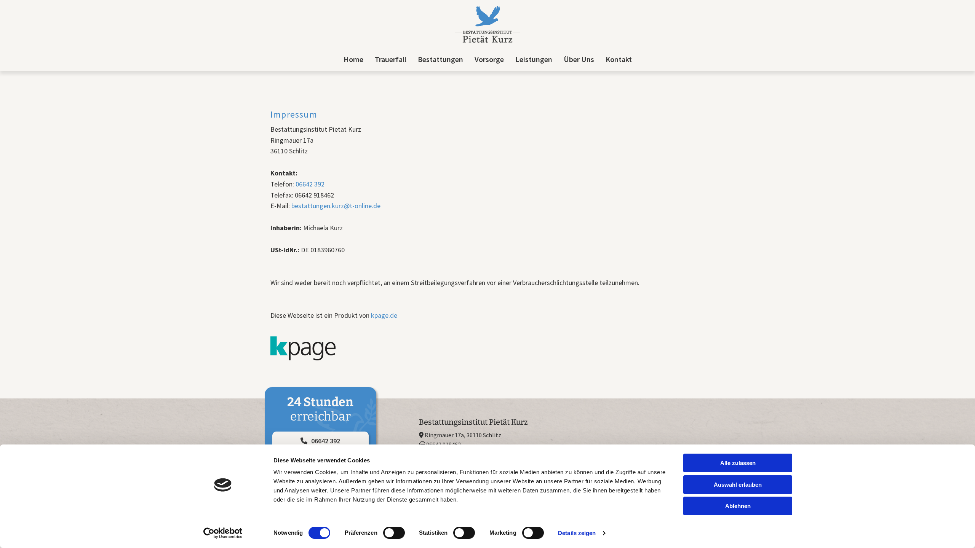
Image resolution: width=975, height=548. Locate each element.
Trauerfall (390, 59)
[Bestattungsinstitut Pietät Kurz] (487, 24)
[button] (320, 441)
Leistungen (533, 59)
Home (353, 59)
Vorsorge (489, 59)
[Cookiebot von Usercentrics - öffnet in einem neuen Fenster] (223, 533)
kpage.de (384, 315)
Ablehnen (738, 506)
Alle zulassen (738, 463)
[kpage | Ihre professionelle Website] (487, 348)
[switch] (394, 533)
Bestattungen (440, 59)
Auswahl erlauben (738, 484)
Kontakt (619, 59)
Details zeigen (577, 533)
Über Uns (579, 59)
